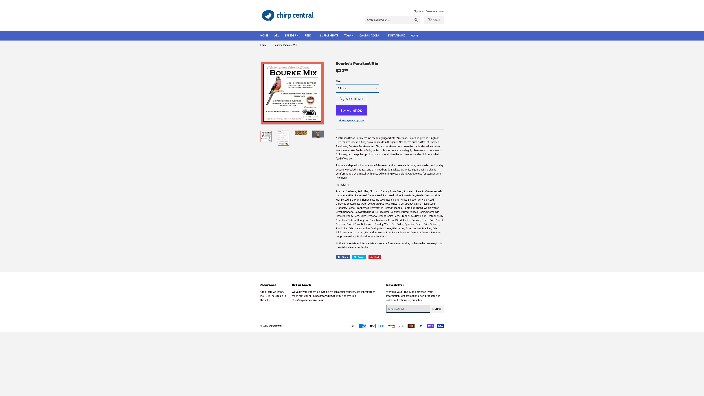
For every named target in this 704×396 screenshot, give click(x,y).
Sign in (417, 11)
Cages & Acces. (370, 35)
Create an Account (435, 11)
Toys (347, 35)
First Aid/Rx (396, 35)
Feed (308, 35)
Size (338, 81)
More (414, 35)
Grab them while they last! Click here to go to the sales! (273, 296)
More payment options (351, 120)
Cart (436, 19)
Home (264, 35)
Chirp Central (275, 325)
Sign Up (436, 308)
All (276, 35)
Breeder (291, 35)
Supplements (329, 35)
